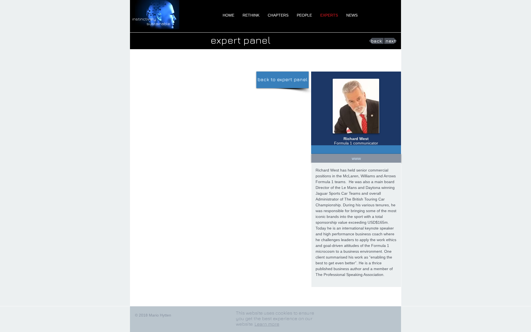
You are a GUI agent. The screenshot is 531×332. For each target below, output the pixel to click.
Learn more (266, 324)
